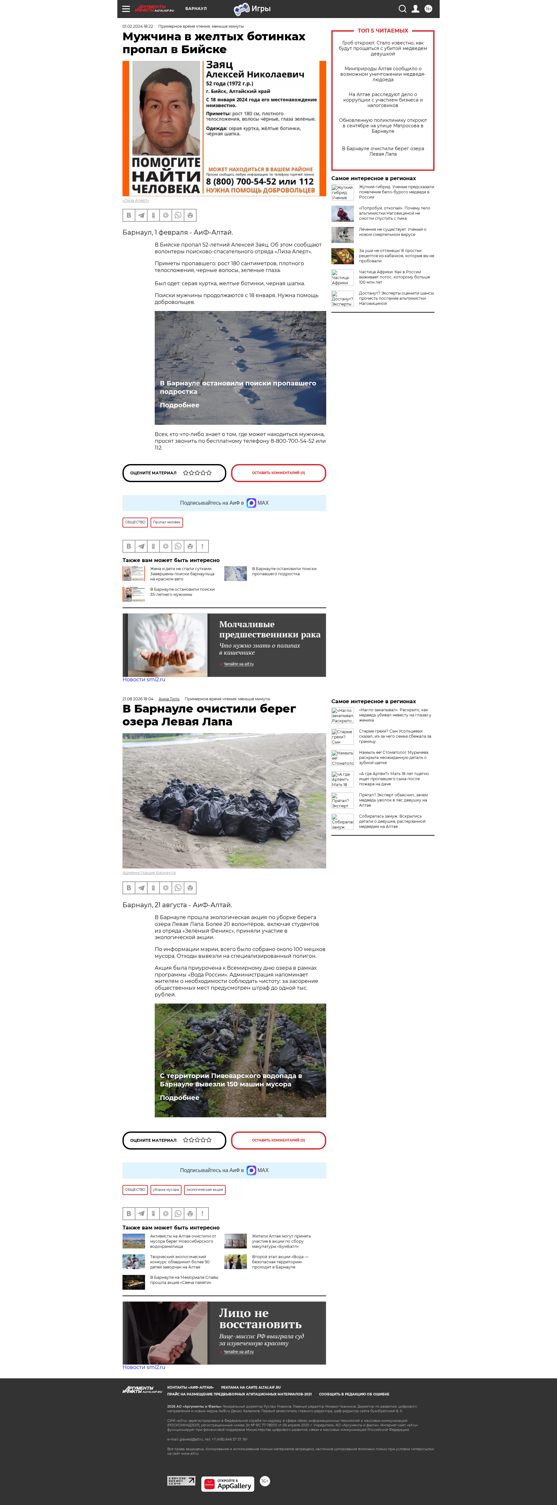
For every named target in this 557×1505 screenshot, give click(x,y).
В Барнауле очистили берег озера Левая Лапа (383, 151)
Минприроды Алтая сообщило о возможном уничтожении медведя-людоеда (382, 74)
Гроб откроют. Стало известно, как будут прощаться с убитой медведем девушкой (383, 48)
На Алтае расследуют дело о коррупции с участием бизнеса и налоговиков (383, 100)
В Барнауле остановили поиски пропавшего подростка (238, 387)
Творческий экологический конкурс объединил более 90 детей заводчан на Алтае (180, 1261)
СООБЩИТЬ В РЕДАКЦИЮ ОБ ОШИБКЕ (354, 1394)
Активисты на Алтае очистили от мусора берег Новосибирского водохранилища (183, 1241)
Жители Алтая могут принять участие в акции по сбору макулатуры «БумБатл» (281, 1241)
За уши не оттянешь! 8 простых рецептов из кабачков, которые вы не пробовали (396, 255)
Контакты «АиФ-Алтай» (190, 1387)
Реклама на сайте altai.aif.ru (251, 1387)
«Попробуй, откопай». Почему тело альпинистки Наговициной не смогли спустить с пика (394, 213)
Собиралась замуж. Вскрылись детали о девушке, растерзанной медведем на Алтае (392, 821)
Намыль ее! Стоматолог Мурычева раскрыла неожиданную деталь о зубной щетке (393, 757)
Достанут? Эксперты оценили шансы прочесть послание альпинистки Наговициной (396, 298)
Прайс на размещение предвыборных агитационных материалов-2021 (239, 1394)
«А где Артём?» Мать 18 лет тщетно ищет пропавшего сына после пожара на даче (394, 778)
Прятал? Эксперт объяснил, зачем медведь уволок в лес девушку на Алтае (393, 800)
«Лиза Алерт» (135, 200)
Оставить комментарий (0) (278, 473)
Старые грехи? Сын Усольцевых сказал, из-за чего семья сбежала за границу (395, 736)
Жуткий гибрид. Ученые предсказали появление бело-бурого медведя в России (396, 191)
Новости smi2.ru (143, 679)
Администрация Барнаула (149, 872)
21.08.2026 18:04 (137, 698)
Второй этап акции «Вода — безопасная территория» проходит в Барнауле (280, 1261)
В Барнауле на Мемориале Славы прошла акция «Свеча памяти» (184, 1280)
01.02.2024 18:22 (137, 26)
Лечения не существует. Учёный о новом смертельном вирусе (392, 232)
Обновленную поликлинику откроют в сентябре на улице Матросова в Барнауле (383, 126)
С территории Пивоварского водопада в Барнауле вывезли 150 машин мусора (231, 1080)
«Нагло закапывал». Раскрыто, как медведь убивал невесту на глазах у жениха (395, 715)
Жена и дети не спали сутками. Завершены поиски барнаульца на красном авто (182, 573)
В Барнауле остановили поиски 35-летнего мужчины (182, 592)
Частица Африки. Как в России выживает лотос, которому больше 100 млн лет (394, 277)
